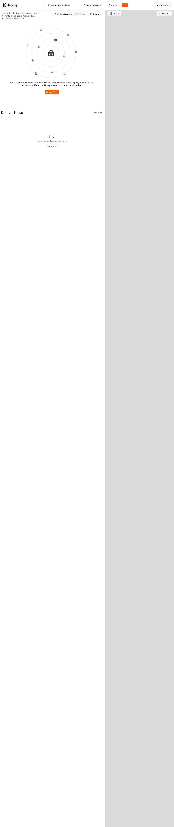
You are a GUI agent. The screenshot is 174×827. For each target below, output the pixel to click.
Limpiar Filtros (52, 92)
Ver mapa (166, 13)
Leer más (97, 112)
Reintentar (52, 146)
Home (4, 18)
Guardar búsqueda (63, 14)
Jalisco (11, 18)
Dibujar (116, 13)
